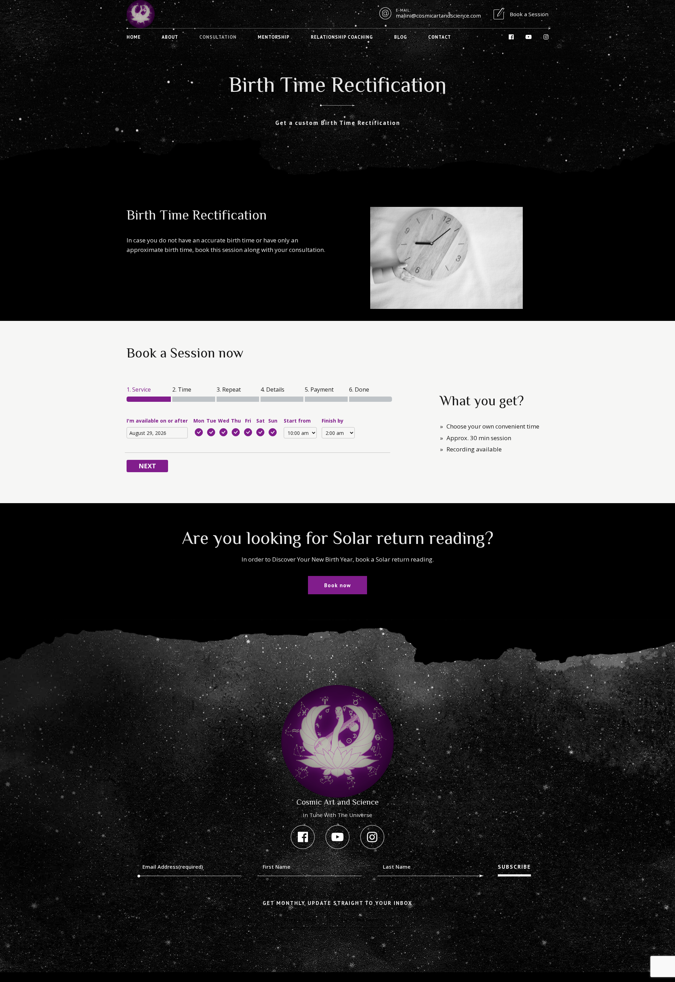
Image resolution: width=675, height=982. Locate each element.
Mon (198, 420)
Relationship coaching (342, 37)
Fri (248, 420)
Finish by (332, 420)
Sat (260, 420)
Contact (439, 37)
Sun (272, 420)
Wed (223, 420)
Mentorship (274, 37)
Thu (236, 420)
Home (134, 37)
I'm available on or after (157, 420)
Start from (297, 420)
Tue (211, 420)
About (170, 37)
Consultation (218, 37)
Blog (400, 37)
